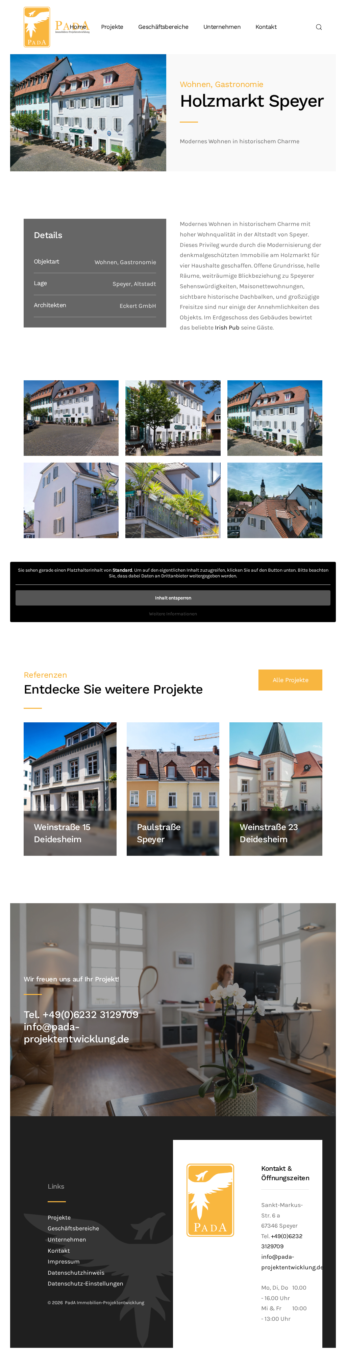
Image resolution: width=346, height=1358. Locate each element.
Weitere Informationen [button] (173, 614)
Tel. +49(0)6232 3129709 (81, 1014)
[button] (319, 27)
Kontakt (265, 26)
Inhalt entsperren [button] (173, 598)
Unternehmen (222, 26)
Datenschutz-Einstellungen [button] (85, 1283)
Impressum (64, 1261)
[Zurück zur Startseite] (57, 27)
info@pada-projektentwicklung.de (76, 1033)
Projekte (112, 26)
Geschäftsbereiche (163, 26)
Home (78, 26)
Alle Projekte (290, 679)
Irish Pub (227, 327)
